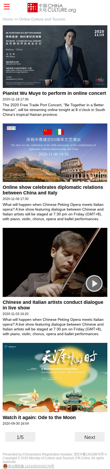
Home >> (11, 19)
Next (89, 437)
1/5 (20, 437)
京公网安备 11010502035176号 (31, 466)
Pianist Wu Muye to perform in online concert (54, 93)
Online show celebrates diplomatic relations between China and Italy (53, 190)
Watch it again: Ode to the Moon (39, 417)
